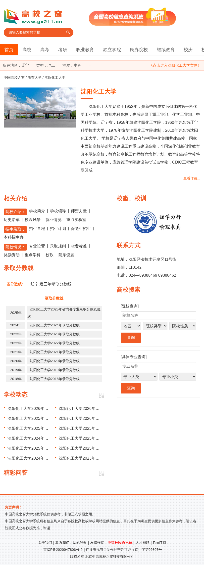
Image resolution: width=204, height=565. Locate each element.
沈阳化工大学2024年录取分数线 (55, 325)
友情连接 (97, 543)
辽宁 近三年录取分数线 (51, 284)
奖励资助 (12, 255)
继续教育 (166, 49)
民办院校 (139, 49)
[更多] (101, 395)
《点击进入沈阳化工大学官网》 (175, 65)
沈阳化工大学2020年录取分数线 (55, 361)
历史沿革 (12, 219)
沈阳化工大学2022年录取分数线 (55, 343)
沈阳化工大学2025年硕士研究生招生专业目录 (99, 438)
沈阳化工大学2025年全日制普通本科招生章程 (99, 428)
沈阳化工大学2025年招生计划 (33, 428)
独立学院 (112, 49)
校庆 (188, 49)
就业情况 (53, 219)
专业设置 (37, 246)
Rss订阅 (159, 543)
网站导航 (80, 543)
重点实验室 (76, 219)
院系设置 (66, 255)
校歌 (49, 255)
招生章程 (37, 228)
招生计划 (58, 228)
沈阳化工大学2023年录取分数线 (55, 334)
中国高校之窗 (14, 78)
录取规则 (58, 246)
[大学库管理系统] (132, 24)
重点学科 (33, 255)
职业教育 (85, 49)
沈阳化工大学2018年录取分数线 (55, 379)
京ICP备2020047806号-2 (63, 550)
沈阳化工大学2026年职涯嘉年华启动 (91, 408)
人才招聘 (143, 543)
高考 (44, 49)
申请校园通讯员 (120, 543)
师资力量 (79, 211)
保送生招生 (81, 228)
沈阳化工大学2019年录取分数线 (55, 370)
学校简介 (37, 211)
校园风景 (33, 219)
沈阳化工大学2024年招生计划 (33, 458)
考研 (62, 49)
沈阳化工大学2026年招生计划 (33, 408)
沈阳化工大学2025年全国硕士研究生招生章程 (47, 448)
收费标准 (79, 246)
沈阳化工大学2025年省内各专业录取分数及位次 (49, 418)
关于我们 (45, 543)
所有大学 (35, 78)
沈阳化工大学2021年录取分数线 (55, 352)
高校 (26, 49)
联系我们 (62, 543)
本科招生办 (14, 237)
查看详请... (191, 178)
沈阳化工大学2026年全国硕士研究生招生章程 (99, 418)
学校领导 (58, 211)
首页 (8, 49)
